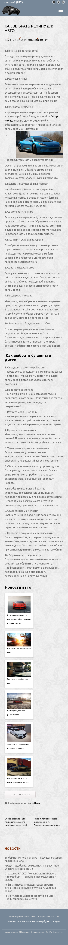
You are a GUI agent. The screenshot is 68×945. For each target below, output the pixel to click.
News (37, 803)
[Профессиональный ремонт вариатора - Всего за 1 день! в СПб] (11, 10)
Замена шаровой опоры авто (17, 681)
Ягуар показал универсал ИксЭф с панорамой (18, 746)
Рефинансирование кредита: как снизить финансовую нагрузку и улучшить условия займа (30, 887)
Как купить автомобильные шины (19, 651)
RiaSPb (8, 40)
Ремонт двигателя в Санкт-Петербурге (28, 921)
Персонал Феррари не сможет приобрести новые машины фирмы (19, 619)
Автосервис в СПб (14, 932)
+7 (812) (17, 2)
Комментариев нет (38, 40)
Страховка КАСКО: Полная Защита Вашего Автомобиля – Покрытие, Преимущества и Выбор (30, 876)
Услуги (56, 921)
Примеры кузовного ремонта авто (16, 713)
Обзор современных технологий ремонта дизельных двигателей (16, 822)
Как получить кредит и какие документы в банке (18, 780)
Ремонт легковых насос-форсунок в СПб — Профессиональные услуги (47, 822)
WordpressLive (56, 932)
